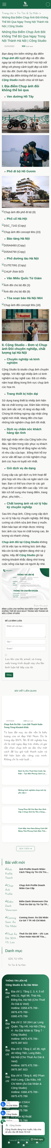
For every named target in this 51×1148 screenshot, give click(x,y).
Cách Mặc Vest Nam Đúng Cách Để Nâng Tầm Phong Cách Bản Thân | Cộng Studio (32, 831)
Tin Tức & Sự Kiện (27, 13)
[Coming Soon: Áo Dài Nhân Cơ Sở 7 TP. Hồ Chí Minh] (11, 921)
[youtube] (21, 1142)
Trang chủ (7, 13)
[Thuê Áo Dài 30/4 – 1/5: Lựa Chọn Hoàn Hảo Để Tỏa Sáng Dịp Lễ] (11, 937)
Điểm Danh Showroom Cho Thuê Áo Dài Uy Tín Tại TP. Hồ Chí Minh (33, 904)
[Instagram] (31, 1142)
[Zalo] (25, 1145)
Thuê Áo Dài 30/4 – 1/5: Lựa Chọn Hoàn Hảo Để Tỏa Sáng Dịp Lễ (33, 936)
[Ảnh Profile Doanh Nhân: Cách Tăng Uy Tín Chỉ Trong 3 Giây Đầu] (11, 873)
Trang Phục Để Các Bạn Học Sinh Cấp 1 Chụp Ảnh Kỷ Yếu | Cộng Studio (32, 811)
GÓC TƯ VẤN (15, 959)
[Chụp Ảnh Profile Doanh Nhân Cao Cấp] (11, 889)
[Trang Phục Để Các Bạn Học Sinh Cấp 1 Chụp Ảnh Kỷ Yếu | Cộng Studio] (9, 815)
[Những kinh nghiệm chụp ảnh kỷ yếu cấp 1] (9, 796)
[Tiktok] (39, 1142)
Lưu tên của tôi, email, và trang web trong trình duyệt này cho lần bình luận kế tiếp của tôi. (24, 663)
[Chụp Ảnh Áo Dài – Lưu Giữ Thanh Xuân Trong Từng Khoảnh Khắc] (25, 707)
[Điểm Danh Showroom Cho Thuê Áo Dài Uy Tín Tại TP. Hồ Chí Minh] (11, 905)
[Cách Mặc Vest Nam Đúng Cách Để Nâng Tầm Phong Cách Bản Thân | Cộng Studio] (9, 834)
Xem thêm (24, 849)
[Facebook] (12, 1142)
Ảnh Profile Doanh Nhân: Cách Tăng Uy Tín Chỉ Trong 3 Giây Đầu (34, 872)
